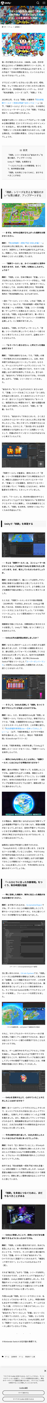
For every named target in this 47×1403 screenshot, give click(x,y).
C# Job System (27, 973)
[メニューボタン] (44, 3)
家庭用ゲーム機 (30, 1357)
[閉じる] (45, 1371)
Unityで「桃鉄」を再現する (19, 161)
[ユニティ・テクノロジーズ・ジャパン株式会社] (6, 3)
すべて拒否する (23, 1393)
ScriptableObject (34, 905)
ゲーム (7, 1357)
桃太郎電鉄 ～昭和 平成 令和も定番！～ (25, 243)
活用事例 (14, 1357)
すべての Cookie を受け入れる (23, 1399)
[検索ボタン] (38, 3)
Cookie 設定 (23, 1388)
